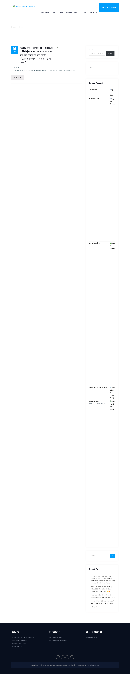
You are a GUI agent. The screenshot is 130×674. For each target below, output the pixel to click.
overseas (38, 70)
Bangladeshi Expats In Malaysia (23, 637)
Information (58, 13)
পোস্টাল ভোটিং (94, 607)
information (23, 70)
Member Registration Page (58, 640)
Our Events (45, 13)
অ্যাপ (48, 70)
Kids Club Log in (91, 637)
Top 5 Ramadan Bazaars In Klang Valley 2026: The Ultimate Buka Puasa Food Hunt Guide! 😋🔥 (101, 589)
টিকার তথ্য (55, 70)
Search (91, 50)
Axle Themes (94, 665)
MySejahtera (31, 70)
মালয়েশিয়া (73, 70)
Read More (17, 77)
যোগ (77, 70)
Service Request (72, 13)
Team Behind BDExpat (19, 640)
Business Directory (89, 13)
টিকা (51, 70)
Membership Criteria (19, 643)
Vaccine (43, 70)
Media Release (17, 646)
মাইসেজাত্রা (67, 70)
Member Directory (55, 637)
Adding (17, 70)
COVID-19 (16, 67)
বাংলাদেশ (61, 70)
